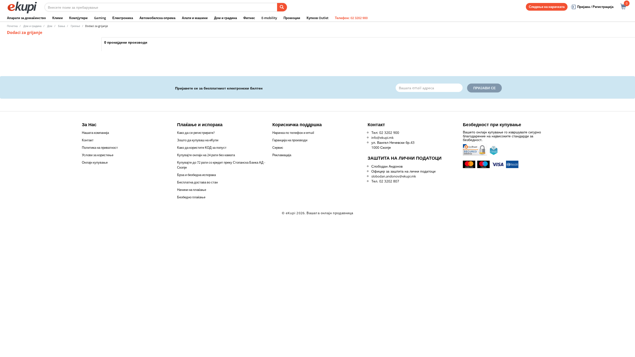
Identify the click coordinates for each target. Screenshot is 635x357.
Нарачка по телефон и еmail (293, 132)
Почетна (12, 26)
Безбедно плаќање (191, 197)
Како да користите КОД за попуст (201, 147)
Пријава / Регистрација (595, 6)
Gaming (100, 18)
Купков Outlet (317, 18)
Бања (61, 26)
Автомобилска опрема (157, 18)
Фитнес (249, 18)
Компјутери (78, 18)
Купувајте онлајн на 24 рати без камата (206, 155)
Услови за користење (97, 155)
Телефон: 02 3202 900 (351, 18)
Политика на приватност (100, 147)
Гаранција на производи (289, 140)
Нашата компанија (95, 132)
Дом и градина (225, 18)
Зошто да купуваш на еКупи (197, 140)
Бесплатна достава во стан (197, 182)
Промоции (292, 18)
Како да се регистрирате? (196, 132)
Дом (49, 26)
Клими (57, 18)
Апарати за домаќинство (26, 18)
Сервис (277, 147)
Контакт (88, 140)
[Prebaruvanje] (282, 7)
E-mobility (269, 18)
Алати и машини (195, 18)
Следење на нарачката (547, 6)
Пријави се (484, 88)
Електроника (122, 18)
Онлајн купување (95, 162)
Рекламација (281, 155)
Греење (75, 26)
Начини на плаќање (191, 189)
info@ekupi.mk (382, 137)
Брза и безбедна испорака (196, 175)
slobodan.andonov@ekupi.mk (393, 176)
